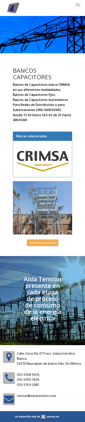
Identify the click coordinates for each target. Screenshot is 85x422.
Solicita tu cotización (42, 243)
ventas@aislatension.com (36, 396)
